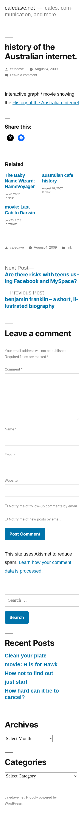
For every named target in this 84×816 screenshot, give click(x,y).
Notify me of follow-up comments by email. (43, 506)
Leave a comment (23, 75)
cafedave (17, 69)
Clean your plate (26, 656)
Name (10, 429)
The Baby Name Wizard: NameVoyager (20, 181)
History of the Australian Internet (45, 102)
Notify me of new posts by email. (35, 519)
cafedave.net (20, 8)
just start (16, 682)
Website (11, 480)
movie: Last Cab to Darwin (20, 209)
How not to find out (29, 673)
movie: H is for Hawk (31, 664)
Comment (13, 369)
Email (10, 455)
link (69, 247)
